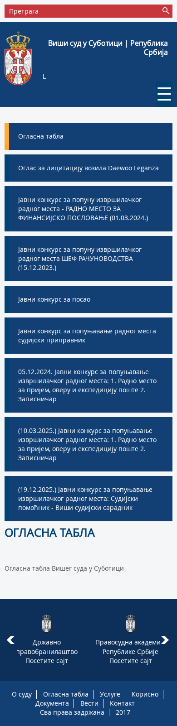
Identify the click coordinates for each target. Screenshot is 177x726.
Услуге (110, 694)
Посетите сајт (46, 660)
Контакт (122, 703)
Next (166, 640)
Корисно (145, 694)
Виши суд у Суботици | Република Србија (108, 47)
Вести (89, 703)
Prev (11, 640)
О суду (22, 694)
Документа (52, 703)
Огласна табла (65, 694)
